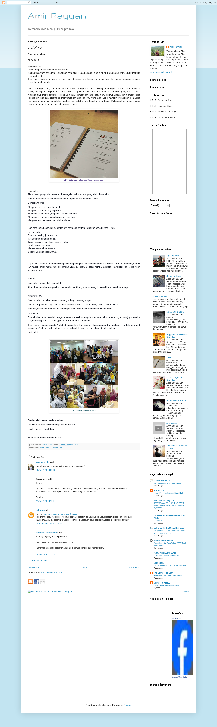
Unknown (40, 510)
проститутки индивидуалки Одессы (60, 514)
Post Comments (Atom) (51, 572)
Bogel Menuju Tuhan (176, 400)
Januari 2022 (159, 521)
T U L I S (170, 357)
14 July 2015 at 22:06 (45, 470)
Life (60, 448)
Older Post (134, 567)
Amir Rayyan (57, 15)
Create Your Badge (180, 677)
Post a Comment (39, 560)
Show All (186, 591)
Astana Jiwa (172, 423)
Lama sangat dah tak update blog (167, 585)
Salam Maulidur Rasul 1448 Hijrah (167, 483)
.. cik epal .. (159, 563)
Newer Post (34, 567)
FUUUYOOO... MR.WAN (165, 553)
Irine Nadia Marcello (163, 540)
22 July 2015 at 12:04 (45, 501)
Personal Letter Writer (46, 533)
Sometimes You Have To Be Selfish (168, 575)
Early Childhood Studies (48, 448)
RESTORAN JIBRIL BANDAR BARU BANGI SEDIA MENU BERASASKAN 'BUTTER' (169, 505)
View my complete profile (161, 72)
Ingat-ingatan (172, 256)
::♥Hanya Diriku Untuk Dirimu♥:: (169, 528)
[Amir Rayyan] (182, 674)
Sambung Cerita (174, 276)
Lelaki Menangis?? (175, 312)
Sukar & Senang (160, 296)
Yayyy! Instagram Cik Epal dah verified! (170, 565)
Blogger (127, 705)
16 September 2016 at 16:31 (49, 523)
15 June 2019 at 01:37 (46, 555)
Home (84, 567)
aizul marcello (42, 462)
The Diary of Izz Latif (163, 573)
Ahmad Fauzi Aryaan (164, 500)
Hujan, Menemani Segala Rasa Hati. (168, 493)
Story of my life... (162, 583)
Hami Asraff (159, 490)
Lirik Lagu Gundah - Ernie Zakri (166, 556)
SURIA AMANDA (162, 481)
